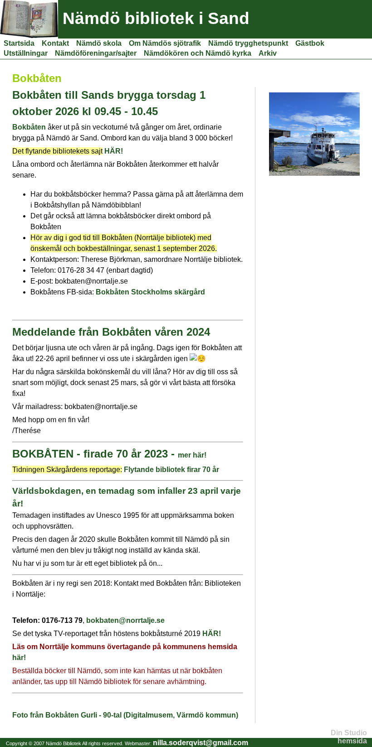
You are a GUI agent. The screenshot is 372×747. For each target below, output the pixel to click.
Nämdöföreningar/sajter (96, 53)
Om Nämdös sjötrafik (165, 43)
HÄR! (113, 151)
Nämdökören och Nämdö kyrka (197, 53)
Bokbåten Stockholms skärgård (150, 292)
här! (19, 657)
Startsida (19, 43)
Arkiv (268, 53)
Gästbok (309, 43)
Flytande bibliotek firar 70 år (171, 469)
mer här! (192, 455)
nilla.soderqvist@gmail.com (200, 743)
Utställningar (26, 53)
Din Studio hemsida (349, 737)
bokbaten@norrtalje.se (125, 620)
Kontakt (55, 43)
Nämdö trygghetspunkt (248, 43)
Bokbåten (30, 127)
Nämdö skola (99, 43)
